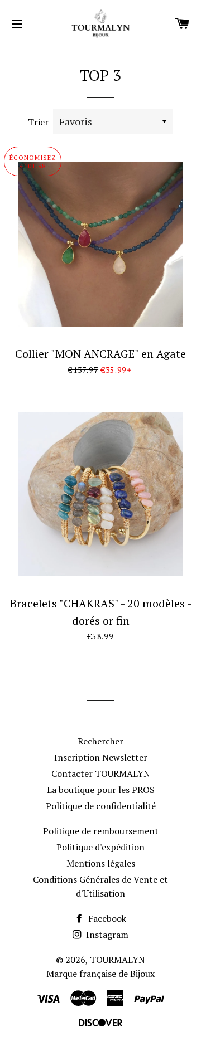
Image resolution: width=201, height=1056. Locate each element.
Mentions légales (100, 863)
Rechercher (100, 741)
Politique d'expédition (100, 847)
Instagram (106, 934)
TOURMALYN (117, 959)
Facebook (106, 918)
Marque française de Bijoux (100, 973)
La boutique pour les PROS (101, 790)
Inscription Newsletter (100, 757)
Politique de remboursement (101, 831)
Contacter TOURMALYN (100, 773)
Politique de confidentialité (101, 806)
